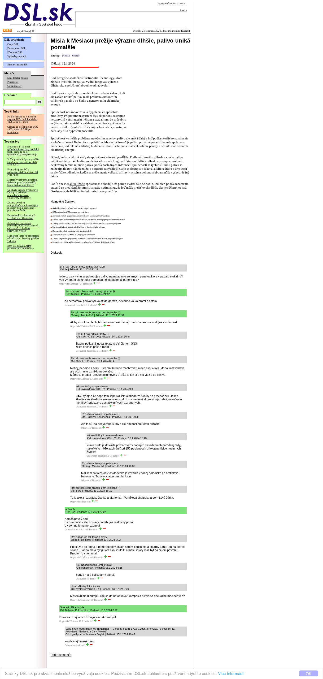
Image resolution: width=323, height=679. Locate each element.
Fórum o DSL (14, 52)
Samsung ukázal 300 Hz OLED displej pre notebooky (73, 235)
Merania (24, 78)
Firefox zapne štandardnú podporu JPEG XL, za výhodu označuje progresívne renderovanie (88, 220)
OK (308, 673)
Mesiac (66, 55)
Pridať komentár (61, 655)
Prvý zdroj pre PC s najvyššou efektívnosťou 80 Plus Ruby (22, 172)
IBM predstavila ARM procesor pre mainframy (20, 247)
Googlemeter (14, 86)
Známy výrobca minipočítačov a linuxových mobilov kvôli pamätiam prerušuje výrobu (22, 206)
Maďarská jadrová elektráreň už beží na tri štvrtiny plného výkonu (23, 238)
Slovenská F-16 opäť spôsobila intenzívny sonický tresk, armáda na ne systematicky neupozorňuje (23, 150)
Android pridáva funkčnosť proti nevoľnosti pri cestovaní (74, 208)
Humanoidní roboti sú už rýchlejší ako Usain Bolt (21, 216)
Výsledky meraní (16, 56)
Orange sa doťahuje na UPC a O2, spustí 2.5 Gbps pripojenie (22, 129)
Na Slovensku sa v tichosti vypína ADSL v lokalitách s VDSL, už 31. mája (22, 119)
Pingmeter (12, 82)
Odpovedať (64, 284)
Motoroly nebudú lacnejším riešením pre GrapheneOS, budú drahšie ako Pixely (22, 182)
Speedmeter (13, 78)
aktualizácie (77, 184)
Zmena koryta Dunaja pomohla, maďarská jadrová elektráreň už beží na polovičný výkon (22, 227)
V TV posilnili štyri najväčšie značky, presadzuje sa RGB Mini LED (23, 162)
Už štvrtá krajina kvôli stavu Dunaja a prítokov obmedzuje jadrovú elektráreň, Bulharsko (22, 194)
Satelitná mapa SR (17, 64)
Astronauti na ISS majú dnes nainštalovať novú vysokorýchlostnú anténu (80, 216)
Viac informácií (231, 673)
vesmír (75, 55)
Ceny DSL (13, 44)
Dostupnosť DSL (16, 48)
